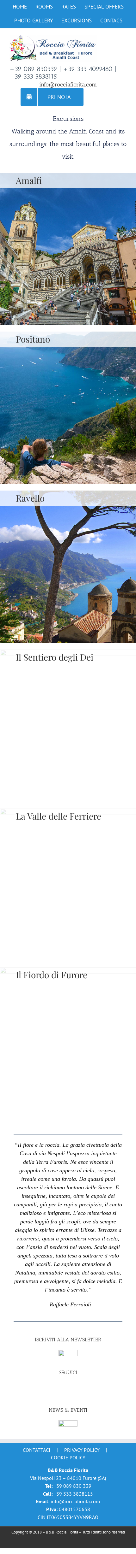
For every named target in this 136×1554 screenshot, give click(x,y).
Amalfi (29, 180)
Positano (33, 339)
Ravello (30, 498)
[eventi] (68, 1423)
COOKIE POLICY (68, 1457)
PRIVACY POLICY (82, 1450)
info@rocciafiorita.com (68, 84)
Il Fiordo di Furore (51, 974)
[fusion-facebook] (68, 1387)
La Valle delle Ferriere (58, 816)
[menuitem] (20, 7)
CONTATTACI (36, 1450)
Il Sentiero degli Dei (54, 657)
